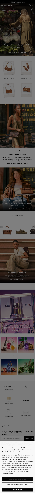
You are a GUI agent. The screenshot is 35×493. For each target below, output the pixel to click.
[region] (17, 467)
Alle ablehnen (17, 489)
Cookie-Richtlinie (7, 473)
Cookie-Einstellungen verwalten (17, 484)
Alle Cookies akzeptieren (17, 479)
